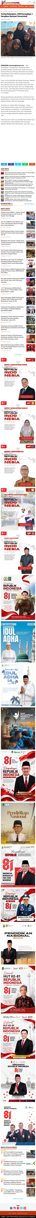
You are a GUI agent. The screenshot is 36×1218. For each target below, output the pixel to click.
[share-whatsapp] (25, 164)
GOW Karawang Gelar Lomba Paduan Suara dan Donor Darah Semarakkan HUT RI (12, 233)
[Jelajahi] (34, 2)
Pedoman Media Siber (22, 1213)
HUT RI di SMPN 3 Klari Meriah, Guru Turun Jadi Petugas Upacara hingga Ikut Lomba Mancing (12, 223)
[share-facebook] (11, 164)
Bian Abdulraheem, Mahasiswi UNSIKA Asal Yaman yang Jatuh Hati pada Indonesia (13, 280)
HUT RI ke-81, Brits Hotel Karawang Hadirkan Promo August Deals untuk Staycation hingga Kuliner (12, 252)
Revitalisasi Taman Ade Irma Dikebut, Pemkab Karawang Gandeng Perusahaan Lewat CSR (12, 318)
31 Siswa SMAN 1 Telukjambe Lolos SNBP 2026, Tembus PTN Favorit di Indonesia (13, 1191)
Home (10, 1213)
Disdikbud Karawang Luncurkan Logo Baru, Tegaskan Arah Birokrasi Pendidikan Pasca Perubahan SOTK (14, 1164)
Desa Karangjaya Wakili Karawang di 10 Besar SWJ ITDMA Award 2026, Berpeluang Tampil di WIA (12, 299)
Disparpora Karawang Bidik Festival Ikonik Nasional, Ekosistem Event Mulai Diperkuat (13, 327)
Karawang (6, 6)
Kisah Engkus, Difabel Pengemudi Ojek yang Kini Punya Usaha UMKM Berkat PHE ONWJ (13, 271)
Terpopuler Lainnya (18, 1198)
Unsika (26, 6)
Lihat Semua (18, 354)
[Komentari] (32, 164)
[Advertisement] (18, 142)
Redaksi (14, 1213)
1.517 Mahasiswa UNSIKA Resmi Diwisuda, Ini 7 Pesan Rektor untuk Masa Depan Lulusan (11, 290)
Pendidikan (21, 6)
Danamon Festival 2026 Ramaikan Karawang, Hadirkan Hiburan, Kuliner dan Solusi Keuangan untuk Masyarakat (12, 338)
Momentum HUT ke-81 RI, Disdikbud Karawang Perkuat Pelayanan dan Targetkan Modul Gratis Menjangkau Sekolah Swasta (12, 262)
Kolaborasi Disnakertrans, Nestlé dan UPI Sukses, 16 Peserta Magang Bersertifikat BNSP (12, 308)
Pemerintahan (13, 6)
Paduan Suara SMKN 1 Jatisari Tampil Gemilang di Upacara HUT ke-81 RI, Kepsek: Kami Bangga (13, 214)
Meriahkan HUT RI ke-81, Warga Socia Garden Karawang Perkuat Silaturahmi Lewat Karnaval (13, 242)
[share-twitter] (18, 164)
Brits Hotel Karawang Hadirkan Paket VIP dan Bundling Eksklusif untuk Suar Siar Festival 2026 (13, 346)
